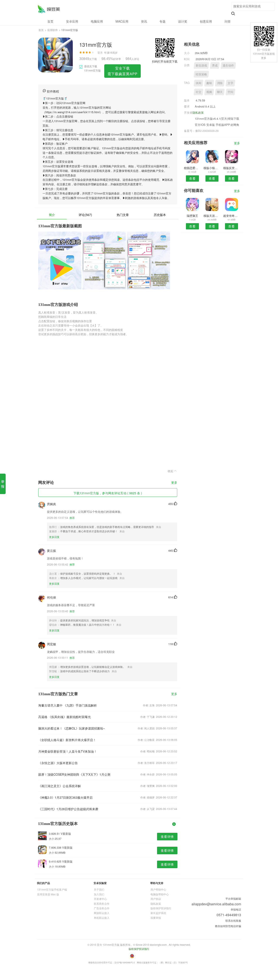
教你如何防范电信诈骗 (228, 926)
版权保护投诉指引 (161, 908)
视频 (209, 92)
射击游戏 (201, 65)
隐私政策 (198, 112)
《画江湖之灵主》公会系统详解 (59, 786)
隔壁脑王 (192, 216)
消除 (220, 83)
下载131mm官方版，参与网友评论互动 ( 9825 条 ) (107, 493)
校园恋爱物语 (192, 168)
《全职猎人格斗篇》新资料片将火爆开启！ (67, 740)
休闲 (198, 83)
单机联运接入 (101, 917)
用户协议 (156, 899)
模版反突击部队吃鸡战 (231, 168)
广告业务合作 (101, 908)
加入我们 (99, 894)
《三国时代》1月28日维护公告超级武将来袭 (68, 809)
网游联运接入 (101, 913)
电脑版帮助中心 (160, 894)
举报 (2, 483)
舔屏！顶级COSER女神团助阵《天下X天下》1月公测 (74, 774)
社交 (198, 92)
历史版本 (160, 214)
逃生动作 (228, 65)
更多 (174, 482)
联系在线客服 (233, 920)
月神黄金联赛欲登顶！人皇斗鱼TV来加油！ (67, 751)
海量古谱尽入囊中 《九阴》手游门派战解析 (67, 705)
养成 (215, 65)
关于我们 (99, 889)
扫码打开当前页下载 (164, 61)
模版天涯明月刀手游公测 (212, 216)
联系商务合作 (101, 903)
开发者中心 (100, 899)
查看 (192, 178)
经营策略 (201, 74)
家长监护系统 (158, 913)
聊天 (220, 92)
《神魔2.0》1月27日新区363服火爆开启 (65, 797)
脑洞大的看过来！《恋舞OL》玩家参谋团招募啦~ (71, 728)
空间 (230, 92)
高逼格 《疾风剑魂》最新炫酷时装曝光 (64, 717)
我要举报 (156, 917)
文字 (230, 83)
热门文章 (123, 214)
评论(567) (85, 214)
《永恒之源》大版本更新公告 (58, 763)
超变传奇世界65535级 (231, 216)
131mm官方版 (49, 9)
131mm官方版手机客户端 (52, 889)
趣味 (209, 83)
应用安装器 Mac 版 (48, 894)
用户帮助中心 (158, 889)
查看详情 (167, 836)
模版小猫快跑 (212, 168)
